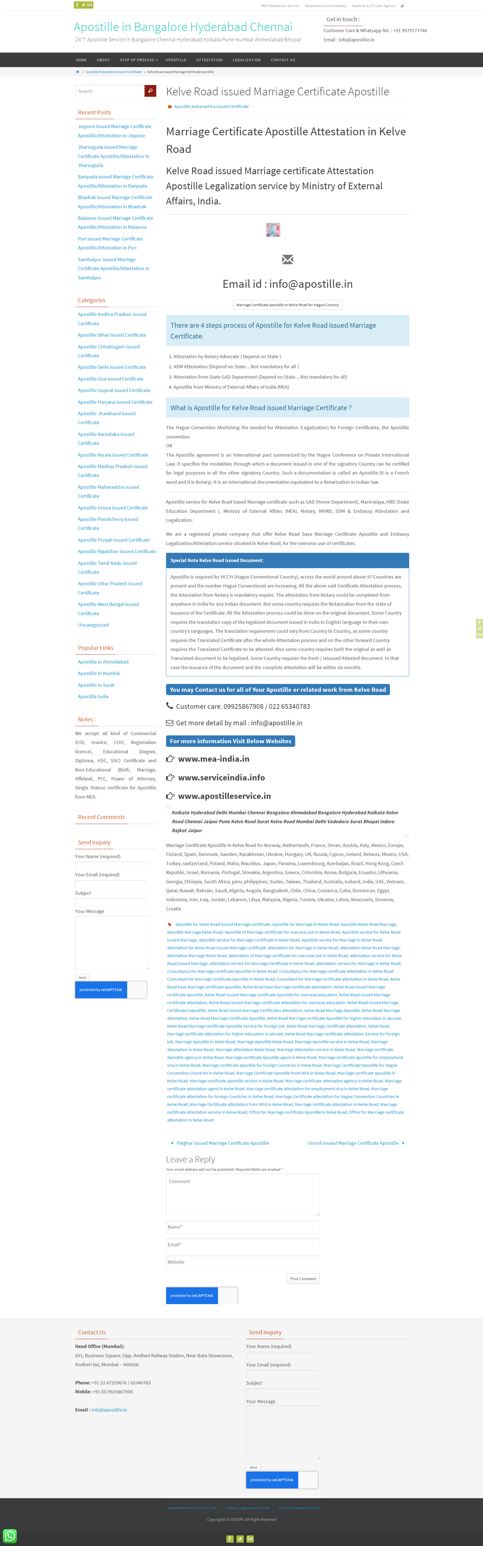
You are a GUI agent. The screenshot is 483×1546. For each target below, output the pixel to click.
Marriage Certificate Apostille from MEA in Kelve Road (285, 1073)
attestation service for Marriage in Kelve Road (358, 963)
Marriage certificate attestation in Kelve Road (336, 1104)
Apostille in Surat (96, 685)
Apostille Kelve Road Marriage (368, 924)
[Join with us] (89, 5)
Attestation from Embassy (326, 5)
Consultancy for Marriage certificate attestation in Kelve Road (336, 971)
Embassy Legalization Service (247, 1507)
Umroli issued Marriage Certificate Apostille (354, 1143)
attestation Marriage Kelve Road (197, 955)
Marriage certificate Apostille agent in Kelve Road (271, 1057)
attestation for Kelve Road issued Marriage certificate (216, 947)
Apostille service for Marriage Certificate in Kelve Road (249, 940)
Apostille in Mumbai (99, 673)
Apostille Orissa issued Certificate (113, 507)
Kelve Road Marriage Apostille (332, 1010)
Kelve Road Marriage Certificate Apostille (227, 1018)
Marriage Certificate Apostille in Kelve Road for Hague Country (287, 304)
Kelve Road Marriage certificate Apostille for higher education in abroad (334, 1018)
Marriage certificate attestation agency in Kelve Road (334, 1081)
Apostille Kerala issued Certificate (113, 455)
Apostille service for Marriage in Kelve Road (342, 940)
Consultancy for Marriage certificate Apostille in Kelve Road (222, 971)
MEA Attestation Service (280, 5)
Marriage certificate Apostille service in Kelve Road (236, 1081)
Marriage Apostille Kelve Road (265, 1041)
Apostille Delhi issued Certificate (112, 367)
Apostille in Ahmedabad (103, 661)
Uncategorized (93, 625)
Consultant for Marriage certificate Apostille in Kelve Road (221, 979)
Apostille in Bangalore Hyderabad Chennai (183, 26)
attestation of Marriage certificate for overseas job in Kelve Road (288, 955)
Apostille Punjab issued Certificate (114, 540)
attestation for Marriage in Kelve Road (303, 947)
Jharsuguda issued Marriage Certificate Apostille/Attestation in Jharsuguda (113, 156)
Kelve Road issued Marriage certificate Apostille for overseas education (271, 994)
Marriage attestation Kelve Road (245, 1049)
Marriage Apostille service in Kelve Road (332, 1041)
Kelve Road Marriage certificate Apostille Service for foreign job (226, 1026)
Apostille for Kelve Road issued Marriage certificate (223, 924)
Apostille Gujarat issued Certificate (114, 390)
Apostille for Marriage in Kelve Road (305, 924)
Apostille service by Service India (192, 1507)
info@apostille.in (109, 1409)
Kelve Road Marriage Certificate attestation (326, 1026)
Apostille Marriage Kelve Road (195, 932)
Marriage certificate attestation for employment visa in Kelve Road (308, 1088)
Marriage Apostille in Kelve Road (205, 1041)
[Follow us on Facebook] (77, 5)
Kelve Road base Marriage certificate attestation (287, 987)
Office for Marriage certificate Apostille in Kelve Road (298, 1112)
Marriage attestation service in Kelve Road (316, 1049)
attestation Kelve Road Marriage (370, 947)
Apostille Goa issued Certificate (110, 379)
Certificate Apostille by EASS (300, 1507)
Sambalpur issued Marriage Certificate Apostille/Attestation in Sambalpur (113, 268)
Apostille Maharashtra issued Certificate (114, 72)
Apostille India (93, 696)
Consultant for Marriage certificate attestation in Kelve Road (332, 979)
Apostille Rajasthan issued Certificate (117, 551)
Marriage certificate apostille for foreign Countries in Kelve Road (262, 1065)
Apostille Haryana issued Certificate (115, 402)
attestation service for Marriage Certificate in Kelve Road (262, 963)
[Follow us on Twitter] (83, 5)
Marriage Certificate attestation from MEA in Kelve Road (241, 1104)
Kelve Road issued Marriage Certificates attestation (255, 1010)
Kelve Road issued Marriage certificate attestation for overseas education (277, 1002)
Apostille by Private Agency (373, 5)
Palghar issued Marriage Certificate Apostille (222, 1143)
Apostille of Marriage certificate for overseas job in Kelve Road (282, 932)
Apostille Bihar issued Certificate (112, 335)
